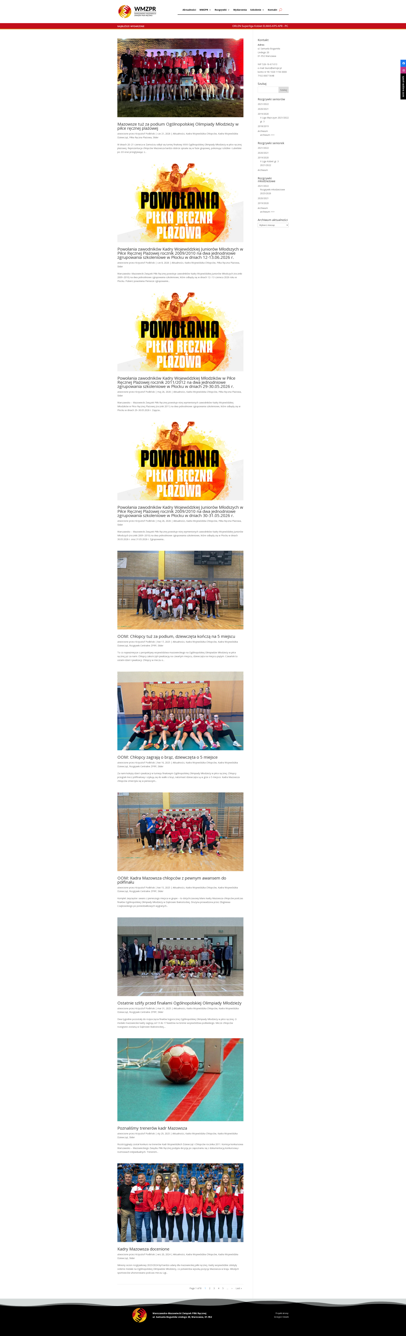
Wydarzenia (240, 10)
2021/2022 (263, 103)
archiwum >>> (267, 134)
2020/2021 (263, 108)
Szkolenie (255, 10)
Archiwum (263, 131)
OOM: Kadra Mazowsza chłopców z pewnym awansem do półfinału (171, 880)
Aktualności (189, 10)
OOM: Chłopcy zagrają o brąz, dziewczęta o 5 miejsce (167, 757)
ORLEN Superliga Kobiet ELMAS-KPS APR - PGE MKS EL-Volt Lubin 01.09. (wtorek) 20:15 (226, 26)
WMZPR (204, 10)
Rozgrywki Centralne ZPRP (143, 645)
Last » (239, 1288)
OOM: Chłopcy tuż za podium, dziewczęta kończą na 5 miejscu (176, 636)
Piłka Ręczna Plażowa (140, 137)
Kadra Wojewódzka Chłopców (201, 133)
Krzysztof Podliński (145, 133)
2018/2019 (263, 126)
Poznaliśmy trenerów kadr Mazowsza (152, 1128)
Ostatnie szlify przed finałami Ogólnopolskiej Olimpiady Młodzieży (179, 1003)
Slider (155, 137)
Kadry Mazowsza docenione (143, 1249)
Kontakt (272, 10)
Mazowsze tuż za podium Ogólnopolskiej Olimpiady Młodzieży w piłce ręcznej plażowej (178, 126)
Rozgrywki (221, 10)
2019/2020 (263, 113)
